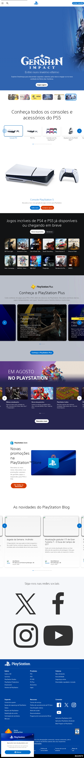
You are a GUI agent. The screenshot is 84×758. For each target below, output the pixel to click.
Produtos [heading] (33, 671)
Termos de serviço (35, 702)
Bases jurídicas (33, 749)
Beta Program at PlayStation (63, 724)
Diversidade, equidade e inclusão (65, 682)
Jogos (31, 687)
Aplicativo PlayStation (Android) (64, 721)
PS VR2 (32, 679)
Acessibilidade (59, 677)
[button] (13, 97)
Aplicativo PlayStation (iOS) (63, 718)
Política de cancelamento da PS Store (41, 705)
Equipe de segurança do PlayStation (15, 705)
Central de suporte (10, 702)
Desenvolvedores (35, 713)
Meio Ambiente (60, 674)
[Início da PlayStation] (36, 3)
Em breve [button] (49, 232)
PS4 (31, 677)
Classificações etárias (36, 708)
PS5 (31, 674)
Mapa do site (74, 749)
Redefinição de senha (11, 713)
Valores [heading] (58, 671)
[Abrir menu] (2, 3)
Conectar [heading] (58, 699)
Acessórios (33, 685)
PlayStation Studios (10, 679)
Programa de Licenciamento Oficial (40, 716)
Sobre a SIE (8, 674)
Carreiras (7, 677)
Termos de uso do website (60, 749)
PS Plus (32, 682)
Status (6, 708)
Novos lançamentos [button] (38, 232)
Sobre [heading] (7, 671)
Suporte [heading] (7, 699)
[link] (42, 398)
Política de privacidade (44, 749)
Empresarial (8, 685)
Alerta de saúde (35, 710)
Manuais (7, 719)
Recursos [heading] (33, 699)
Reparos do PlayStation (11, 710)
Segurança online (60, 679)
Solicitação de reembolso (12, 716)
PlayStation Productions (12, 682)
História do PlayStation (11, 687)
